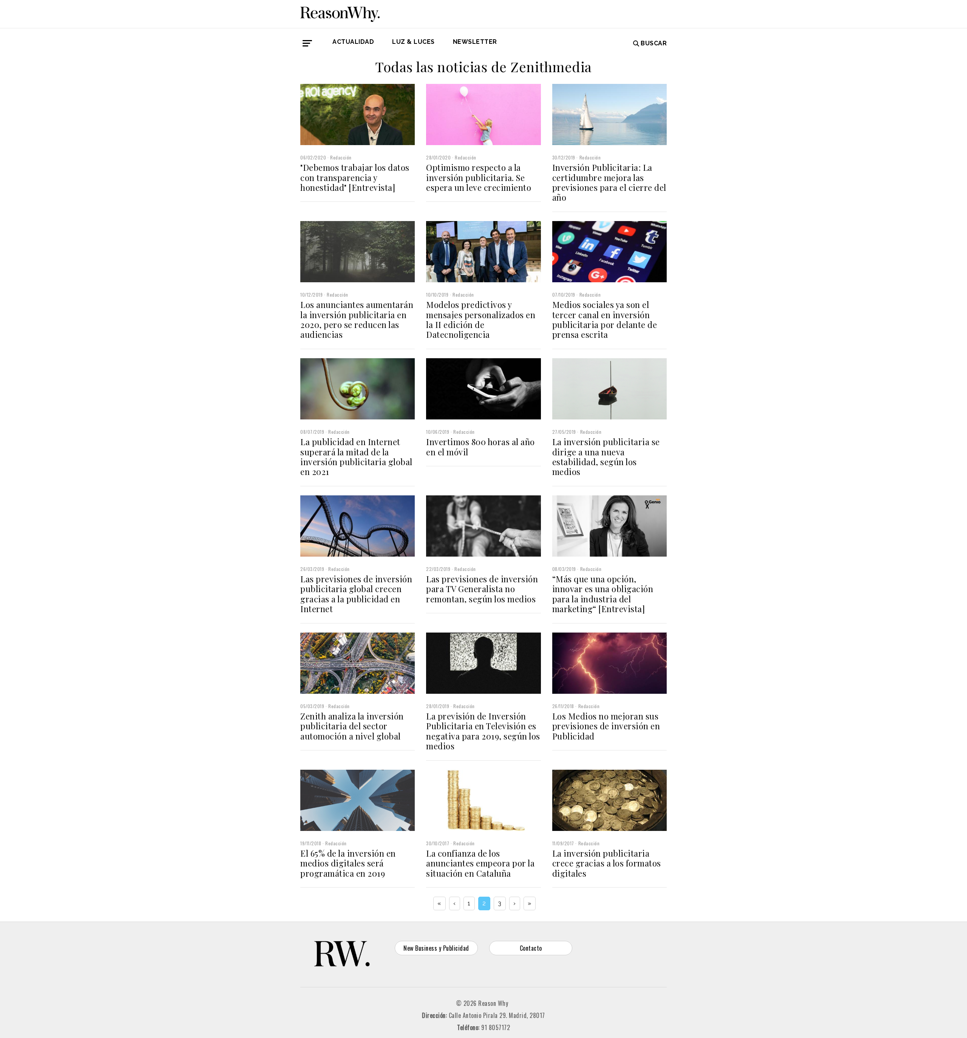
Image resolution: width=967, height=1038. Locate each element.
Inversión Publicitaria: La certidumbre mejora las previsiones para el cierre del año (609, 182)
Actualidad (353, 41)
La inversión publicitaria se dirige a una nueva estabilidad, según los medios (606, 456)
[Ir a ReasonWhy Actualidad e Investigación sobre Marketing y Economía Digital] (340, 13)
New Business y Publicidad (436, 948)
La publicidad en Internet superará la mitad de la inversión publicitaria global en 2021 (356, 456)
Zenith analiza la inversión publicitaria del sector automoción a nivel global (352, 726)
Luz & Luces (413, 41)
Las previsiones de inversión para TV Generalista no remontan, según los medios (482, 589)
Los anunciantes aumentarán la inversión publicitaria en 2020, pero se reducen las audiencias (356, 319)
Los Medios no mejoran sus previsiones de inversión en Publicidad (606, 726)
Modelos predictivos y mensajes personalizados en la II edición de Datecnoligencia (480, 319)
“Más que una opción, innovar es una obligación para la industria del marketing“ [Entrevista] (602, 593)
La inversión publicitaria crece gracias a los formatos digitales (606, 863)
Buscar (654, 43)
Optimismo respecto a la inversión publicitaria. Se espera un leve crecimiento (478, 177)
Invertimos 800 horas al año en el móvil (480, 446)
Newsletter (475, 41)
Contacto (531, 948)
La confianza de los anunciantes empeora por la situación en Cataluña (480, 863)
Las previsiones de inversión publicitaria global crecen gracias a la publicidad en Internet (356, 593)
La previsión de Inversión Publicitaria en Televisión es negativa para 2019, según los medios (483, 731)
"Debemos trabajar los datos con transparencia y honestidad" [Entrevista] (354, 177)
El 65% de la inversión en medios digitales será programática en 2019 (348, 863)
